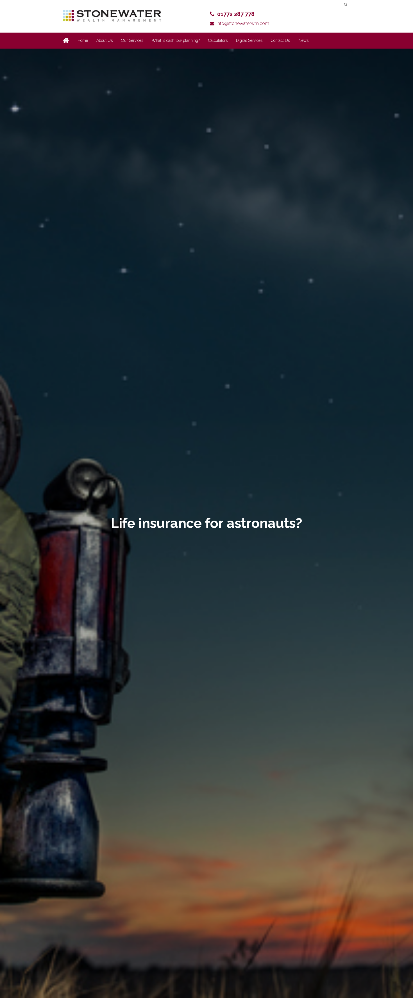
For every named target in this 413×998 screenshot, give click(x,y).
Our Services (132, 40)
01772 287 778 (236, 14)
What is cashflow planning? (176, 40)
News (303, 40)
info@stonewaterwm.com (243, 23)
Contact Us (280, 40)
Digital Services (249, 40)
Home (83, 40)
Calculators (218, 40)
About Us (104, 40)
